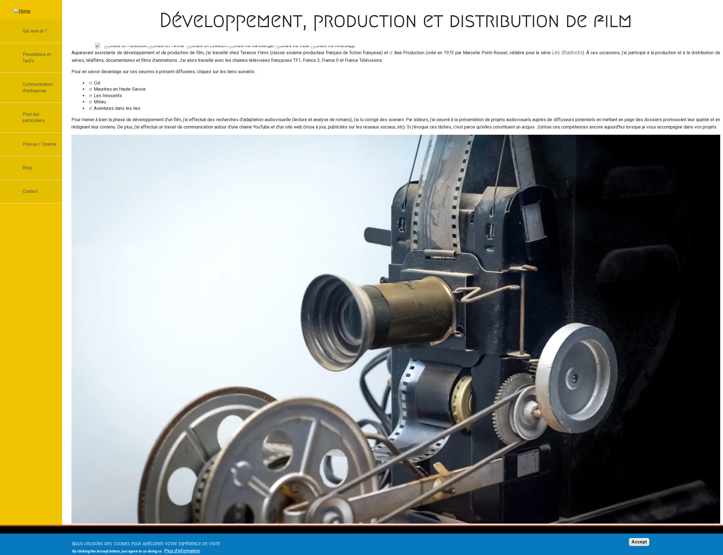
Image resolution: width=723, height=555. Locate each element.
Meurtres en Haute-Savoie (120, 89)
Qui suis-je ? (35, 31)
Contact (30, 191)
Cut (97, 83)
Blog (27, 167)
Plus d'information (182, 551)
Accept (639, 541)
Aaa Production (409, 52)
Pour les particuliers (34, 117)
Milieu (100, 102)
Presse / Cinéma (39, 144)
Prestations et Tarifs (37, 57)
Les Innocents (108, 95)
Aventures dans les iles (117, 108)
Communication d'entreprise (38, 87)
